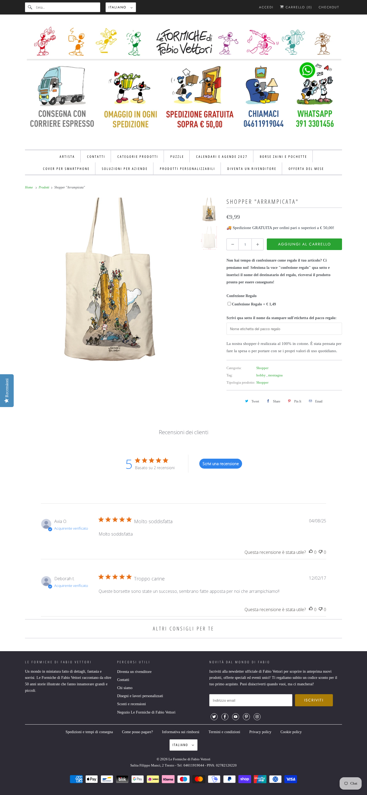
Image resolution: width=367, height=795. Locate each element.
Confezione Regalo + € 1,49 (254, 304)
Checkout (329, 7)
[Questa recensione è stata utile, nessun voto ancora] (311, 552)
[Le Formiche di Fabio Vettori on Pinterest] (246, 716)
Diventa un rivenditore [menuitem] (251, 168)
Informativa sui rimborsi (180, 732)
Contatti (123, 680)
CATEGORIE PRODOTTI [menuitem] (137, 156)
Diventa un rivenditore (134, 672)
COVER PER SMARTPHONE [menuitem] (66, 168)
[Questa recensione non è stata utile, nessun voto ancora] (320, 552)
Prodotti (44, 187)
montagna (275, 375)
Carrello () (298, 7)
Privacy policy (260, 732)
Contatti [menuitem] (96, 156)
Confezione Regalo (241, 296)
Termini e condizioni (224, 732)
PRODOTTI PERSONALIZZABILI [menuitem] (187, 168)
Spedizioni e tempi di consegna (89, 732)
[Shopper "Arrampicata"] (108, 280)
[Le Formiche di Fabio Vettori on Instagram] (257, 716)
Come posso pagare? (137, 732)
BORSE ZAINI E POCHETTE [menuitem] (283, 156)
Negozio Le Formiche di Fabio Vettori (146, 712)
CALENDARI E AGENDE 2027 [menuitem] (222, 156)
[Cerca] (30, 7)
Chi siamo (124, 688)
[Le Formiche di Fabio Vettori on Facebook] (224, 716)
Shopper (262, 368)
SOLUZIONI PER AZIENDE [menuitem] (125, 168)
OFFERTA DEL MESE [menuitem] (306, 168)
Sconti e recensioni (131, 704)
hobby (261, 375)
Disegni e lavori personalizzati (140, 696)
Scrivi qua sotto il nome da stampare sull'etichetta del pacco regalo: (281, 318)
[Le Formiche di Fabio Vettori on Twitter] (214, 716)
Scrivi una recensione (221, 463)
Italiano (118, 7)
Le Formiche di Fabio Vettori (189, 759)
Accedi (266, 7)
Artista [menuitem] (67, 156)
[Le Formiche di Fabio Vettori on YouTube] (235, 716)
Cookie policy (291, 732)
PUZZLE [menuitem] (177, 156)
